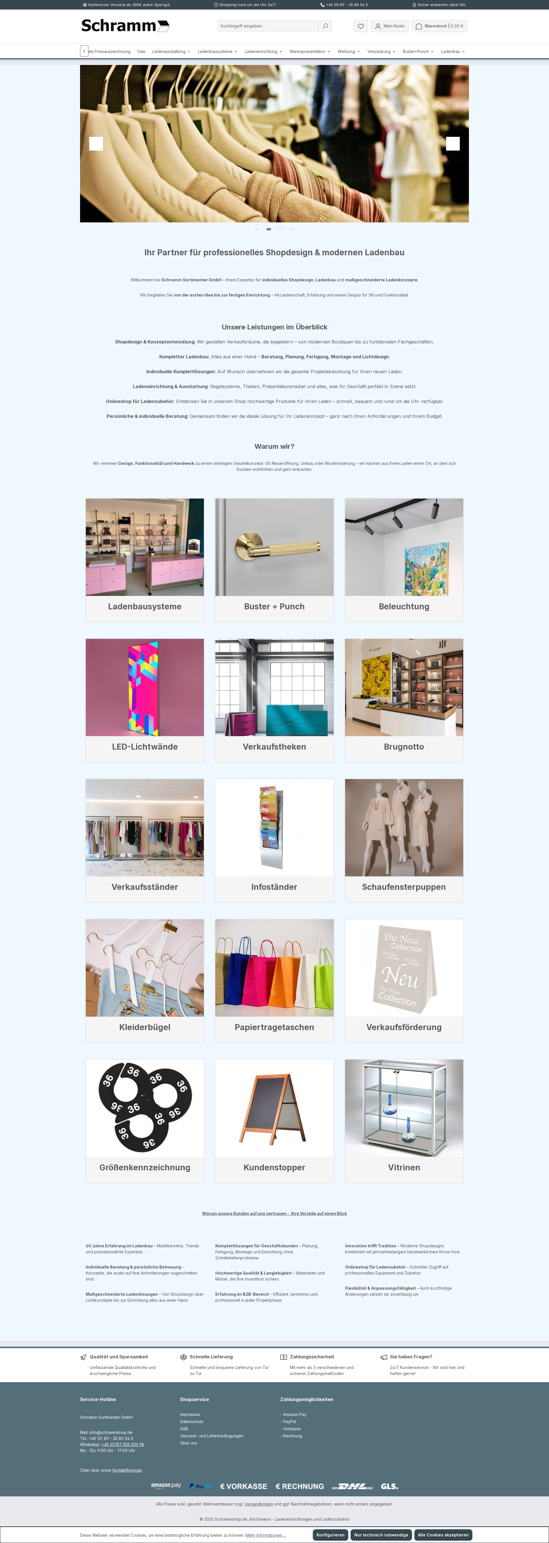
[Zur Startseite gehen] (125, 26)
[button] (257, 229)
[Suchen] (325, 25)
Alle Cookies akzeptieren (443, 1534)
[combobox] (268, 25)
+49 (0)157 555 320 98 (123, 1444)
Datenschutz (192, 1421)
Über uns (188, 1443)
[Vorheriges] (84, 51)
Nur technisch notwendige (381, 1534)
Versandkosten (258, 1503)
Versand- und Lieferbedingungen (211, 1435)
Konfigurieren (331, 1534)
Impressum (190, 1414)
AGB (184, 1428)
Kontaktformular (127, 1470)
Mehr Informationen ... (266, 1535)
